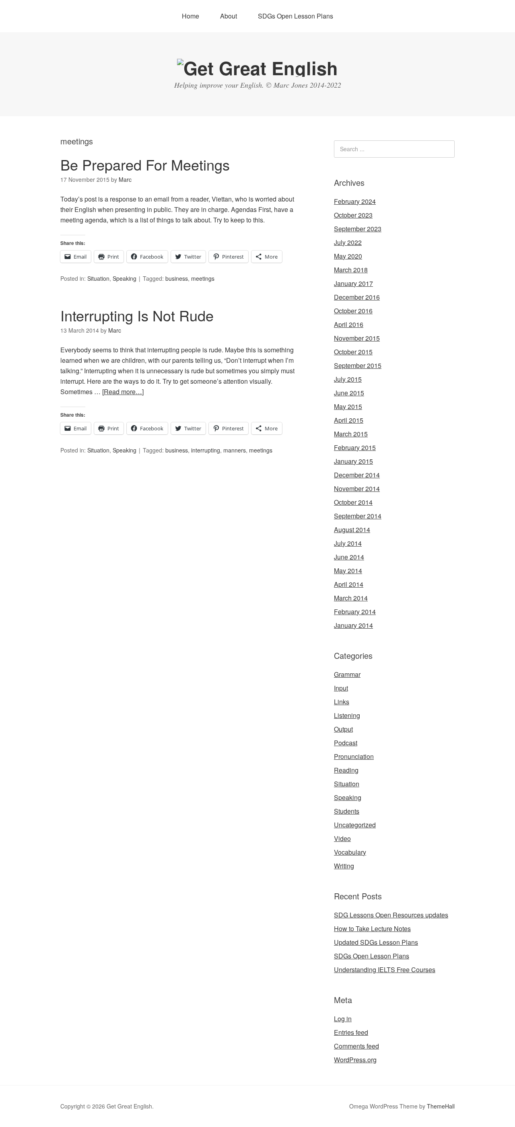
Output (343, 729)
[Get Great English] (257, 68)
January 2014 (353, 625)
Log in (343, 1018)
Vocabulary (350, 852)
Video (342, 838)
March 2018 (351, 269)
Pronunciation (354, 756)
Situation (98, 278)
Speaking (124, 278)
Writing (344, 865)
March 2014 (351, 598)
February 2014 (355, 611)
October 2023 (353, 215)
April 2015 (348, 420)
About (228, 16)
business (176, 278)
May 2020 (348, 256)
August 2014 (352, 529)
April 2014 (348, 584)
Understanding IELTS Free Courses (384, 969)
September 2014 (357, 515)
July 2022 (348, 242)
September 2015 (357, 365)
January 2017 (353, 283)
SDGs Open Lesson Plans (295, 16)
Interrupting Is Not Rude (137, 315)
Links (341, 701)
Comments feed (356, 1046)
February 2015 (355, 447)
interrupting (205, 450)
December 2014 (357, 474)
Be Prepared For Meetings (145, 164)
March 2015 (351, 433)
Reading (346, 770)
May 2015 (348, 406)
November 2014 (357, 488)
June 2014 (349, 556)
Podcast (345, 742)
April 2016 (348, 324)
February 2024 (355, 201)
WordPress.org (355, 1059)
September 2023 (357, 228)
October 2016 (353, 310)
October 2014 (353, 502)
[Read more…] (123, 391)
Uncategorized (355, 824)
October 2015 (353, 351)
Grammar (347, 674)
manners (234, 450)
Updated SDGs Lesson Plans (376, 942)
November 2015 (357, 338)
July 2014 (348, 543)
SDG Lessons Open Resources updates (391, 914)
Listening (347, 715)
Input (341, 688)
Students (346, 811)
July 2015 (348, 379)
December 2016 (357, 297)
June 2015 (349, 392)
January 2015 (353, 461)
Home (190, 16)
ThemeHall (441, 1106)
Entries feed (351, 1032)
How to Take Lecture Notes (372, 928)
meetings (202, 278)
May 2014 (348, 570)
